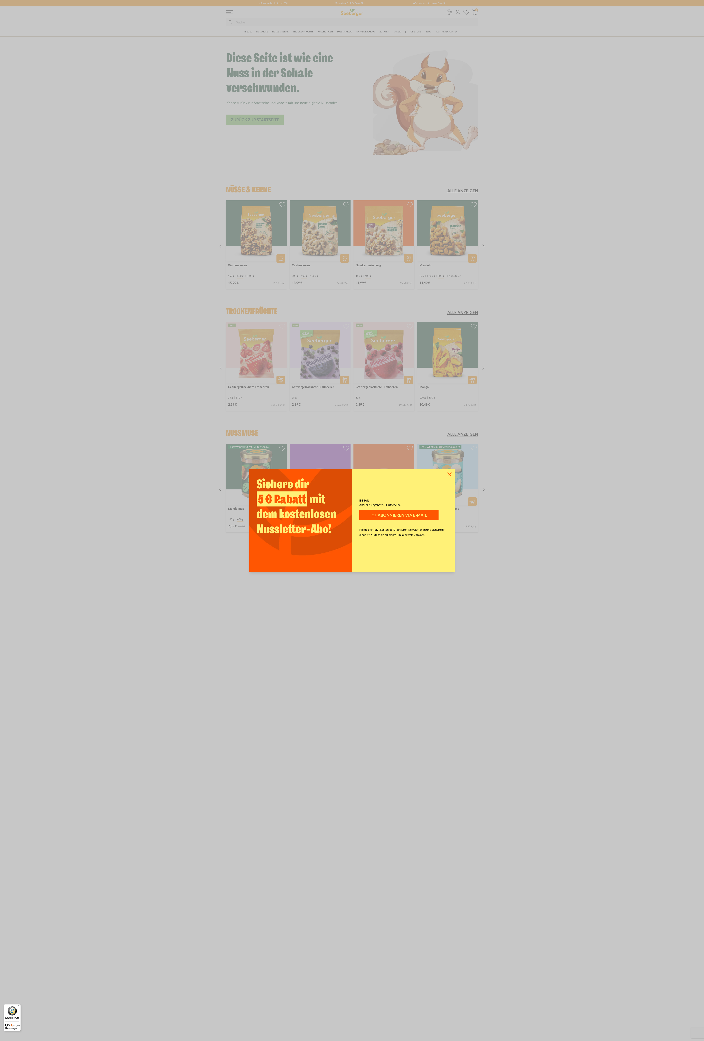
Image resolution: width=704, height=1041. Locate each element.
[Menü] (18, 1006)
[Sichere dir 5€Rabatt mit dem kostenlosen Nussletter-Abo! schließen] (449, 474)
